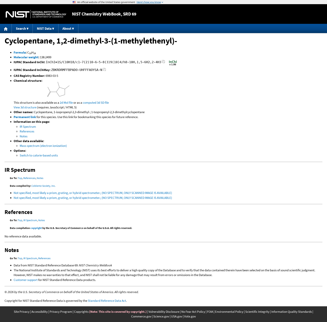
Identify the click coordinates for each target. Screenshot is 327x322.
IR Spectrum (28, 126)
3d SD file (103, 102)
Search (21, 28)
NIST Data (44, 28)
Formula (20, 52)
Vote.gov (190, 316)
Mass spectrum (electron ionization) (43, 146)
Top (20, 178)
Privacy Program (61, 312)
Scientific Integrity (257, 312)
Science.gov (161, 316)
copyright (36, 228)
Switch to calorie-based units (39, 155)
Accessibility (39, 312)
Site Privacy (22, 312)
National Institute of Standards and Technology (36, 14)
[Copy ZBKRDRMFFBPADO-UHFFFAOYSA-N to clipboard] (104, 70)
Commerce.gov (141, 316)
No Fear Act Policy (193, 312)
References (27, 131)
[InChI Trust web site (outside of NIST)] (173, 65)
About (66, 28)
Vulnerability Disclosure (164, 312)
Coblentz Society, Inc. (43, 185)
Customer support (26, 280)
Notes (23, 136)
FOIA (210, 312)
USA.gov (176, 316)
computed (89, 102)
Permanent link (25, 117)
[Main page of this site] (6, 28)
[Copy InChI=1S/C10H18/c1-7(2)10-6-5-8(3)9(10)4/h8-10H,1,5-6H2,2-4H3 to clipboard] (163, 63)
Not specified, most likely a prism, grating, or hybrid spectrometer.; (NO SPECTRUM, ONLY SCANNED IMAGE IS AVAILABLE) (93, 193)
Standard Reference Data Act (107, 301)
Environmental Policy (229, 312)
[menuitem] (6, 28)
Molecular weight (26, 57)
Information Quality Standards (291, 312)
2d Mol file (66, 102)
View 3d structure (25, 107)
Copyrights (81, 312)
